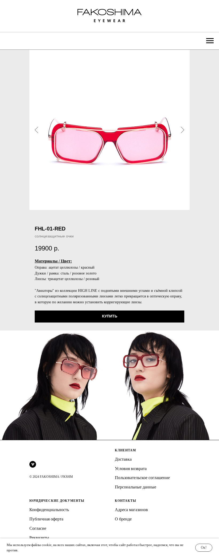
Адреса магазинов (131, 509)
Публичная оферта (46, 519)
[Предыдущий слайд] (36, 130)
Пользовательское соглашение (142, 477)
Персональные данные (135, 487)
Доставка (123, 459)
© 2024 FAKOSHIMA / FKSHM (51, 477)
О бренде (123, 519)
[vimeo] (32, 464)
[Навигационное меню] (210, 40)
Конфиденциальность (49, 509)
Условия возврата (131, 468)
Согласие (37, 528)
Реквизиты (39, 537)
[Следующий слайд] (182, 130)
